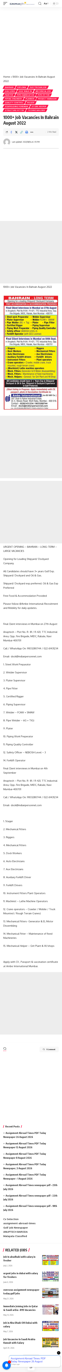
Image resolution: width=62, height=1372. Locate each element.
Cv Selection (11, 1219)
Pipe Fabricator (25, 95)
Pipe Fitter (44, 95)
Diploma (21, 87)
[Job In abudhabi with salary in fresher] (50, 1260)
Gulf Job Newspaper (15, 1227)
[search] (40, 3)
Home (6, 76)
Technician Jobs (36, 110)
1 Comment (50, 1049)
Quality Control (14, 103)
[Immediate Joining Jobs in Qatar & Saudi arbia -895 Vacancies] (50, 1310)
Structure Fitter (14, 110)
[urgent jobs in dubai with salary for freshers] (50, 1277)
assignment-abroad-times (19, 1223)
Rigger (30, 103)
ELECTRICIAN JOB (38, 87)
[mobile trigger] (6, 3)
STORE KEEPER (39, 106)
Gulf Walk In (25, 91)
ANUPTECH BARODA (15, 1231)
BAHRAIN (9, 87)
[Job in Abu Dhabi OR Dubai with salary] (50, 1326)
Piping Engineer (13, 99)
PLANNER (30, 99)
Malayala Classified (15, 1236)
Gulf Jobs (10, 91)
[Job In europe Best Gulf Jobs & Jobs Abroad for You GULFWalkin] (23, 3)
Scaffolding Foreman (16, 106)
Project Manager (47, 99)
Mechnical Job (43, 91)
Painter (9, 95)
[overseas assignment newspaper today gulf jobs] (50, 1293)
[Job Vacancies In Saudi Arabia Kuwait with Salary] (50, 1343)
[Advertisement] (31, 39)
